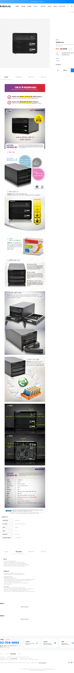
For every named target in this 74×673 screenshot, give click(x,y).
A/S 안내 (49, 6)
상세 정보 (6, 77)
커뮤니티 (55, 6)
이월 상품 (23, 6)
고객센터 (2, 639)
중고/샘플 (29, 6)
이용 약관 (6, 653)
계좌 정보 (8, 639)
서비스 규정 (43, 6)
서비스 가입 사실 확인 (42, 662)
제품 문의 (43, 77)
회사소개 (1, 653)
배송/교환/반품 (19, 77)
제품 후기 (30, 77)
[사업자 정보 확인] (14, 658)
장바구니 (65, 70)
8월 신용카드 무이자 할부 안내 (37, 1)
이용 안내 (19, 653)
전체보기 (17, 6)
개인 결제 (35, 6)
